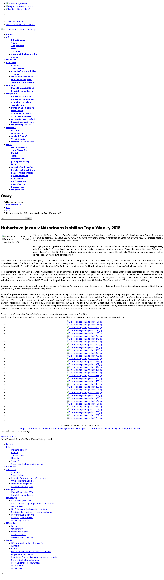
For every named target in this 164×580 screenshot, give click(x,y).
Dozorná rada (17, 187)
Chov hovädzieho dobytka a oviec (27, 463)
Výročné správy (18, 139)
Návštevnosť (17, 189)
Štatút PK (16, 51)
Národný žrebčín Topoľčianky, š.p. (27, 543)
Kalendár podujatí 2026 (22, 88)
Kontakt (15, 153)
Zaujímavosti (17, 45)
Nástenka (11, 127)
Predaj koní (11, 59)
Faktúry (15, 130)
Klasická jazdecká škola (22, 122)
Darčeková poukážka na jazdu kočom (29, 509)
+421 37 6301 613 (14, 21)
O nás (9, 144)
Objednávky (17, 133)
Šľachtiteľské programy (22, 82)
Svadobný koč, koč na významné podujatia (31, 512)
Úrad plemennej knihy (21, 79)
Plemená (15, 65)
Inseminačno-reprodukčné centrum (28, 478)
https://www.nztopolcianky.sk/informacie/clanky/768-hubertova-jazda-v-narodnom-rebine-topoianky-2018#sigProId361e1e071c (82, 428)
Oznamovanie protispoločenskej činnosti (20, 161)
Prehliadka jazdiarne (21, 96)
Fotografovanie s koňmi (23, 119)
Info (8, 37)
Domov (9, 34)
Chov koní (11, 62)
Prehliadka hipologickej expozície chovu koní (32, 503)
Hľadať (28, 218)
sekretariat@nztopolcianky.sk (20, 24)
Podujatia (10, 85)
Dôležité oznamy (19, 40)
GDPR (13, 156)
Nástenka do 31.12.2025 (22, 141)
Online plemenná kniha (22, 76)
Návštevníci (11, 93)
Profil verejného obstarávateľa (25, 562)
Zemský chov (17, 68)
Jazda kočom (17, 105)
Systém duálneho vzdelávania (25, 560)
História (15, 48)
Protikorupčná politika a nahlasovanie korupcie (34, 557)
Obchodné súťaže (19, 136)
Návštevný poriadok (21, 124)
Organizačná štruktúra (22, 167)
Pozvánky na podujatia (22, 91)
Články (14, 42)
